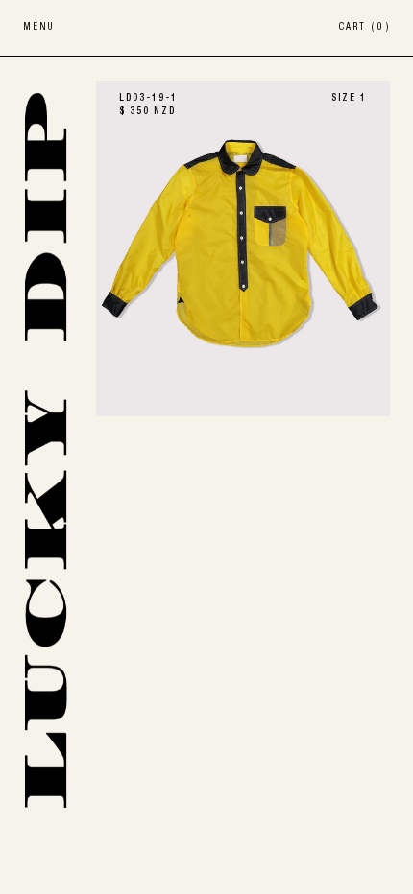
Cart (364, 28)
